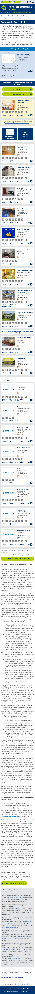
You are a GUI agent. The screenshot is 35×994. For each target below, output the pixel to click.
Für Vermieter (10, 989)
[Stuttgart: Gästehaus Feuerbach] (8, 254)
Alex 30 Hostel (21, 386)
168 (18, 393)
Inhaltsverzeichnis (15, 897)
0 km (21, 346)
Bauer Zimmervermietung (25, 270)
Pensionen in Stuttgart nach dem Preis (16, 922)
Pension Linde (21, 358)
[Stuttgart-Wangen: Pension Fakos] (8, 514)
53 (17, 154)
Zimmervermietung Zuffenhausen (23, 101)
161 (18, 434)
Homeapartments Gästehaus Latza (24, 147)
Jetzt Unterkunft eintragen (14, 883)
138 (18, 195)
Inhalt (17, 2)
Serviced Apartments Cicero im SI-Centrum (24, 291)
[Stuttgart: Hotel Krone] (8, 192)
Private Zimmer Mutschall (25, 312)
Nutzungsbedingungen (11, 991)
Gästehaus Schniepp (23, 427)
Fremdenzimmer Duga (23, 167)
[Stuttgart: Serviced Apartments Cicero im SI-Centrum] (8, 295)
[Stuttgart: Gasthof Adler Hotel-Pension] (8, 452)
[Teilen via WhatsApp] (24, 984)
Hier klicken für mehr (17, 123)
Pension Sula (21, 209)
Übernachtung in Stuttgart (13, 908)
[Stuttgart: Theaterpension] (8, 410)
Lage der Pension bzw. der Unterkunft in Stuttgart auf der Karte (17, 937)
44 (17, 366)
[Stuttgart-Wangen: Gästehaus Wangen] (8, 493)
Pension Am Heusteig (23, 530)
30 (17, 299)
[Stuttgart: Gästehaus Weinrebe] (8, 472)
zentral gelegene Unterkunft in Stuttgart (15, 949)
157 (18, 414)
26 (17, 236)
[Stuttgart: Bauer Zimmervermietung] (8, 274)
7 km (21, 109)
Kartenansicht (22, 89)
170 (18, 496)
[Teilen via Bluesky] (20, 984)
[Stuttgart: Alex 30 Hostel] (8, 390)
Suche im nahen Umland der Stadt (18, 558)
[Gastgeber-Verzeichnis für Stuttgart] (4, 7)
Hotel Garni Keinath (23, 229)
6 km (21, 216)
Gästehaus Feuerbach (23, 250)
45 (17, 215)
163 (18, 456)
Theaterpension (22, 407)
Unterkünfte (6, 2)
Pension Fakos (21, 510)
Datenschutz (20, 989)
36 (17, 174)
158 (18, 537)
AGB (27, 989)
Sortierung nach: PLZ (21, 94)
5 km (21, 319)
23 (17, 346)
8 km (21, 155)
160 (18, 517)
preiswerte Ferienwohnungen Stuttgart (17, 926)
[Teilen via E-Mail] (29, 984)
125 (18, 109)
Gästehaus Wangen (23, 489)
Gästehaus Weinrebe (23, 469)
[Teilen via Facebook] (16, 984)
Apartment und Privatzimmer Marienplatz (24, 338)
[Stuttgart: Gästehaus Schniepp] (8, 431)
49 (17, 319)
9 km (21, 277)
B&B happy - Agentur (23, 54)
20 (17, 277)
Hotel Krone (20, 188)
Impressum (24, 991)
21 (17, 257)
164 (18, 476)
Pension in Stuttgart (13, 958)
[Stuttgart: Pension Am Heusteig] (8, 534)
